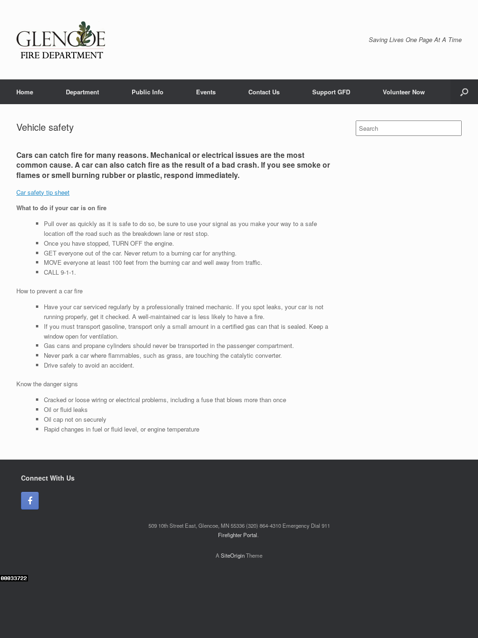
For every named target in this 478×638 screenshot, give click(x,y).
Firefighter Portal (237, 535)
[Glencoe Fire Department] (60, 39)
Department (82, 91)
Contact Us (264, 91)
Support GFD (331, 91)
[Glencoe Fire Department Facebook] (30, 501)
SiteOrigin (233, 555)
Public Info (147, 91)
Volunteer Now (404, 91)
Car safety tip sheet (43, 192)
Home (24, 91)
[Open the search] (464, 91)
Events (206, 91)
